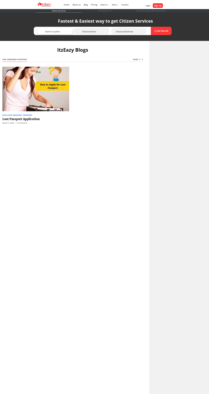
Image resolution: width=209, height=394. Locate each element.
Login (148, 5)
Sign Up (157, 5)
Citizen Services (59, 10)
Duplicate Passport (12, 115)
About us (77, 4)
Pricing (94, 4)
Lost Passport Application (21, 119)
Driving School (104, 10)
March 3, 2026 (8, 123)
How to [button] (103, 4)
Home (67, 4)
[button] (61, 31)
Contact (124, 4)
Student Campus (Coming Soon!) (151, 10)
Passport (27, 115)
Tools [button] (114, 4)
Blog (86, 4)
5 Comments (22, 123)
